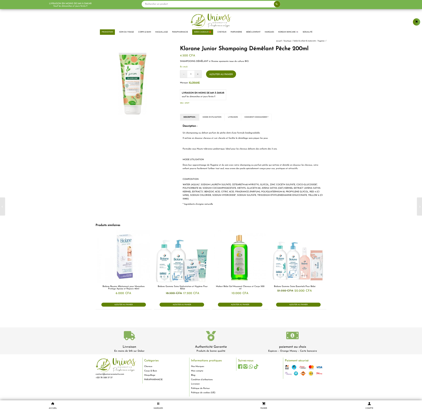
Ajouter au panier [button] (123, 305)
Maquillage (149, 375)
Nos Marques (197, 366)
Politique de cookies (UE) (203, 393)
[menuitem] (107, 32)
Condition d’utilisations (202, 380)
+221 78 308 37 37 (104, 378)
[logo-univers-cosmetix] (211, 20)
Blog (193, 375)
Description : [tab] (189, 117)
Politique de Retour (200, 388)
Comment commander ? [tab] (256, 117)
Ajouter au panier (221, 74)
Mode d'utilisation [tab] (212, 117)
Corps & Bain (150, 371)
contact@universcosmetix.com (110, 374)
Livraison (129, 347)
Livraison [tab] (233, 117)
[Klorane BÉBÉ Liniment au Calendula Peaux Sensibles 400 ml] (419, 206)
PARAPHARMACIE (153, 380)
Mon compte (197, 371)
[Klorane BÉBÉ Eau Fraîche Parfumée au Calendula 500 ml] (2, 206)
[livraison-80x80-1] (129, 336)
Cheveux (148, 366)
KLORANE (194, 83)
